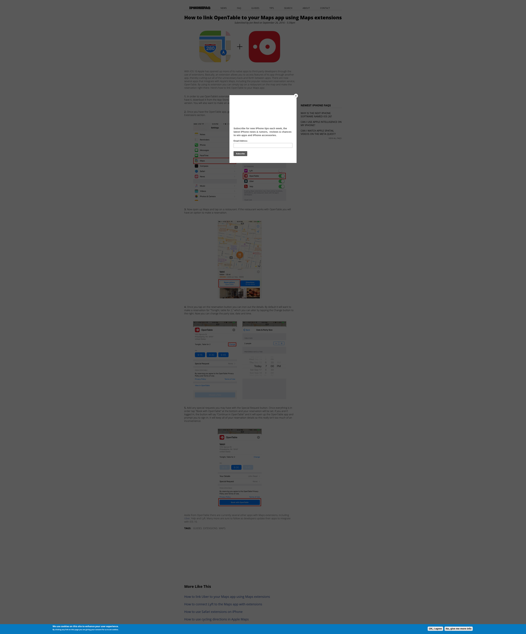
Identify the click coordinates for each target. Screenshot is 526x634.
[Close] (296, 96)
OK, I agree (435, 628)
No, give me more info (458, 628)
